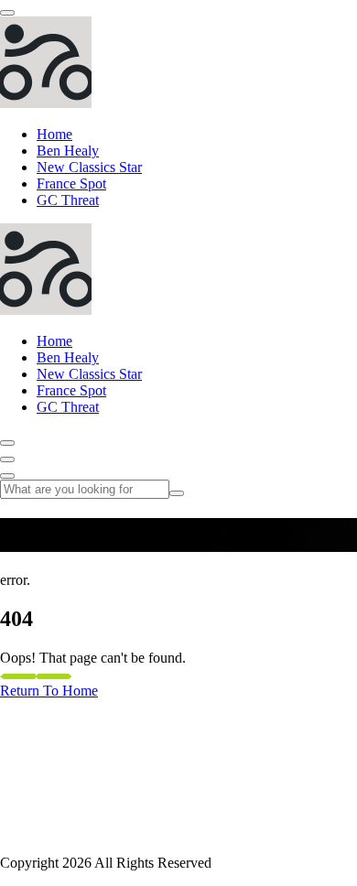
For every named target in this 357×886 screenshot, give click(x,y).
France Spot (71, 183)
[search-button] (176, 493)
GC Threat (68, 200)
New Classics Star (89, 167)
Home (54, 134)
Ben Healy (68, 150)
